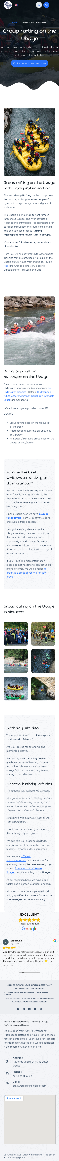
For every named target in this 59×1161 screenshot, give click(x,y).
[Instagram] (24, 1009)
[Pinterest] (41, 1009)
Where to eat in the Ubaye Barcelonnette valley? (29, 985)
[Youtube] (35, 1009)
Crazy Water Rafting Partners (29, 989)
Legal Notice (26, 1157)
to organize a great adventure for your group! (26, 572)
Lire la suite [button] (8, 965)
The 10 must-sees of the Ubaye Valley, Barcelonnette (29, 998)
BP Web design (11, 1157)
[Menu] (53, 5)
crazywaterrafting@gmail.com (29, 1085)
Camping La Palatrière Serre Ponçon (29, 1002)
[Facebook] (18, 1009)
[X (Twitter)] (29, 1009)
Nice (6, 265)
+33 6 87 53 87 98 (22, 1075)
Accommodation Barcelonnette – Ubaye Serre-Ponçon (26, 993)
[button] (16, 5)
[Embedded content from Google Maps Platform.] (30, 1119)
